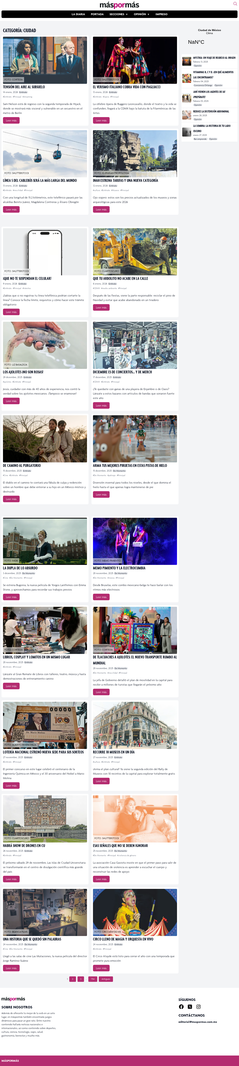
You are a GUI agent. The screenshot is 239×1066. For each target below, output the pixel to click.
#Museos (115, 190)
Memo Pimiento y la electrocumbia (119, 567)
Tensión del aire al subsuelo (24, 86)
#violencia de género (126, 855)
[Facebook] (181, 1007)
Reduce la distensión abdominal (211, 111)
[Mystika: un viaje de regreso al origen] (187, 61)
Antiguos (106, 979)
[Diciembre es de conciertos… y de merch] (135, 345)
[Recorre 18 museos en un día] (135, 725)
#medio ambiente (109, 288)
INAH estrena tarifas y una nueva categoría (125, 180)
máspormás (10, 1060)
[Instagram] (198, 1007)
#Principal (17, 96)
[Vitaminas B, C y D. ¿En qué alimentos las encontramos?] (187, 78)
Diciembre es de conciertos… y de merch (122, 371)
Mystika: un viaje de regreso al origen (214, 57)
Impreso (161, 14)
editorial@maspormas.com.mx (198, 1022)
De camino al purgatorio (22, 465)
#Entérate (7, 96)
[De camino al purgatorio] (45, 438)
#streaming (27, 96)
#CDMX (96, 288)
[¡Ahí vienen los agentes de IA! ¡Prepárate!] (187, 98)
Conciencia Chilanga (203, 85)
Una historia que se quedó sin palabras (32, 938)
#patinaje (112, 475)
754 (92, 979)
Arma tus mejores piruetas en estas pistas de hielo (130, 465)
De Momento (119, 470)
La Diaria (78, 14)
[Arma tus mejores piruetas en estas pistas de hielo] (135, 438)
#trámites (27, 288)
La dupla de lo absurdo (20, 567)
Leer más (11, 120)
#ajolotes (7, 381)
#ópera (106, 96)
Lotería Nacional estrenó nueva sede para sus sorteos (43, 751)
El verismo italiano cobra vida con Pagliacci (126, 86)
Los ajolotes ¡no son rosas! (23, 371)
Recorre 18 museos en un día (114, 751)
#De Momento (100, 475)
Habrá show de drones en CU (24, 845)
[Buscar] (235, 3)
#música (111, 577)
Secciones (117, 14)
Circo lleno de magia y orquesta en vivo (123, 938)
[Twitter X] (190, 1007)
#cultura (97, 190)
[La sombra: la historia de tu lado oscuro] (187, 132)
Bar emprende (200, 139)
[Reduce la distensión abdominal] (187, 115)
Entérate (23, 92)
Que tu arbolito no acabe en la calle (120, 278)
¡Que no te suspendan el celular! (27, 278)
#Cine (6, 475)
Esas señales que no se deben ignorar (120, 845)
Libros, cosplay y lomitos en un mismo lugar (36, 656)
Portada (97, 14)
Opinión (140, 14)
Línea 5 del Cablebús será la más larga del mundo (40, 180)
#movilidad (18, 190)
